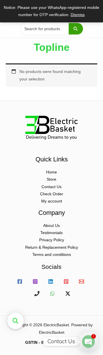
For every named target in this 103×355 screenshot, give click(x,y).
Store (51, 179)
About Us (51, 225)
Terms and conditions (51, 254)
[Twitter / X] (68, 294)
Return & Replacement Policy (51, 247)
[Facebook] (20, 281)
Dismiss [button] (78, 15)
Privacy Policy (51, 240)
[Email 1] (82, 281)
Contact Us (51, 187)
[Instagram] (35, 281)
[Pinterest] (66, 281)
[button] (15, 320)
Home (51, 172)
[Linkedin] (51, 281)
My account (51, 201)
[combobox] (51, 28)
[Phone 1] (37, 294)
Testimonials (51, 233)
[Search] (76, 28)
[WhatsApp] (52, 294)
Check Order (51, 194)
